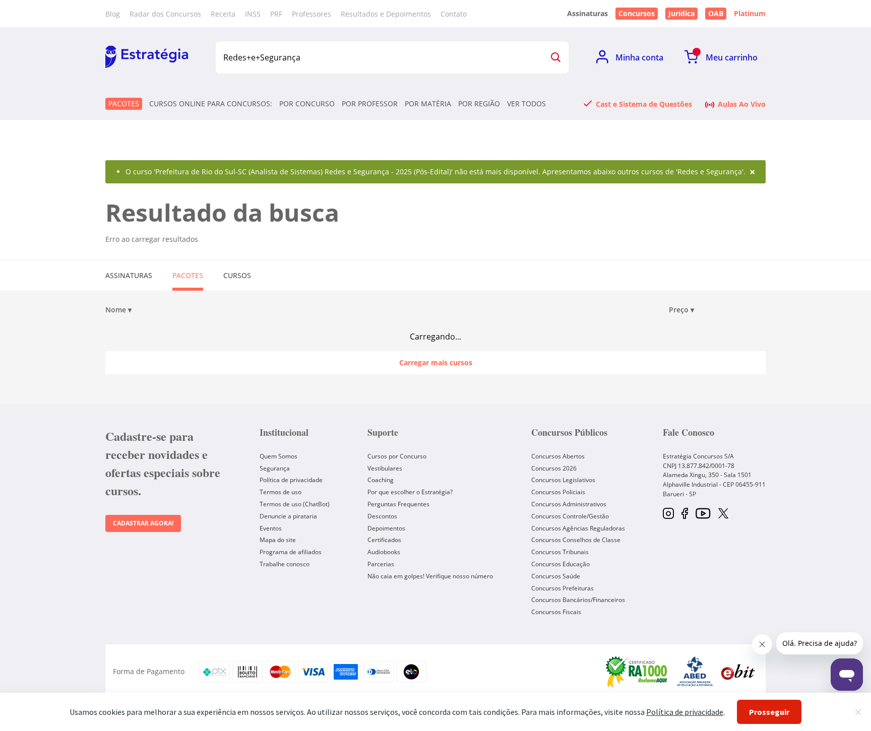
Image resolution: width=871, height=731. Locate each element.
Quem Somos (278, 456)
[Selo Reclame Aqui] (637, 671)
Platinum (750, 14)
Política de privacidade (291, 480)
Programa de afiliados (291, 552)
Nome (118, 310)
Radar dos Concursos (165, 14)
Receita (223, 14)
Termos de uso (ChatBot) (295, 504)
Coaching (380, 480)
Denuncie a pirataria (288, 516)
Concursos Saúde (555, 576)
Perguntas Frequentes (398, 504)
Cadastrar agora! (143, 523)
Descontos (382, 516)
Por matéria (428, 104)
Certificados (384, 540)
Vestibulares (384, 468)
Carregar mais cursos (435, 362)
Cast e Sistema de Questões (644, 103)
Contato (454, 14)
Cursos (237, 275)
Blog (112, 14)
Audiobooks (383, 552)
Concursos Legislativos (563, 480)
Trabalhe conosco (284, 564)
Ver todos (526, 104)
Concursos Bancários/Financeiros (578, 599)
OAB (715, 13)
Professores (311, 14)
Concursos (636, 13)
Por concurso (307, 104)
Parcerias (380, 564)
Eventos (271, 528)
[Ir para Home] (146, 57)
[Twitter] (723, 514)
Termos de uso (280, 492)
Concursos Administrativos (568, 504)
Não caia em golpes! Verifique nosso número (430, 576)
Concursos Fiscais (556, 612)
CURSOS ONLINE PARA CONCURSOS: (210, 104)
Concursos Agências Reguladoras (578, 528)
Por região (479, 104)
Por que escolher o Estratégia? (410, 492)
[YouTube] (703, 514)
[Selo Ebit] (738, 671)
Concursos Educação (560, 564)
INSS (253, 14)
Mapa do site (278, 540)
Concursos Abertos (558, 456)
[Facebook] (684, 514)
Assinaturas (128, 275)
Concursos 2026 (554, 468)
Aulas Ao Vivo (742, 103)
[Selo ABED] (695, 671)
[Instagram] (668, 514)
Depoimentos (386, 528)
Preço (681, 310)
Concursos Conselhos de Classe (575, 540)
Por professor (370, 104)
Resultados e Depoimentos (386, 14)
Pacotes (123, 103)
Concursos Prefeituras (562, 588)
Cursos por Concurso (396, 456)
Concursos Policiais (558, 492)
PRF (276, 14)
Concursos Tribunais (560, 552)
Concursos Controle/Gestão (570, 516)
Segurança (275, 468)
